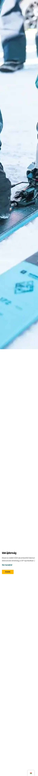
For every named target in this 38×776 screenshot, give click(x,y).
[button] (35, 3)
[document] (19, 388)
